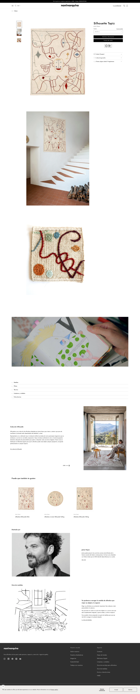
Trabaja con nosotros (76, 665)
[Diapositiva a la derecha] (67, 465)
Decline (130, 690)
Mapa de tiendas (102, 655)
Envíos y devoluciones (103, 672)
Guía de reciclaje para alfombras (107, 665)
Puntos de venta (108, 40)
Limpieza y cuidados (103, 662)
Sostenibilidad (74, 662)
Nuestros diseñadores (76, 655)
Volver (16, 11)
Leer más (84, 559)
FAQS (98, 676)
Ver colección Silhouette (16, 449)
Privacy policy (54, 689)
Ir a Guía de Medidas (87, 620)
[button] (13, 5)
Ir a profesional (117, 5)
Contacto (99, 652)
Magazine (73, 658)
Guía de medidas (120, 28)
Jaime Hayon (97, 26)
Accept (116, 690)
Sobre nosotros (74, 652)
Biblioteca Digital (102, 658)
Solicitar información (108, 37)
